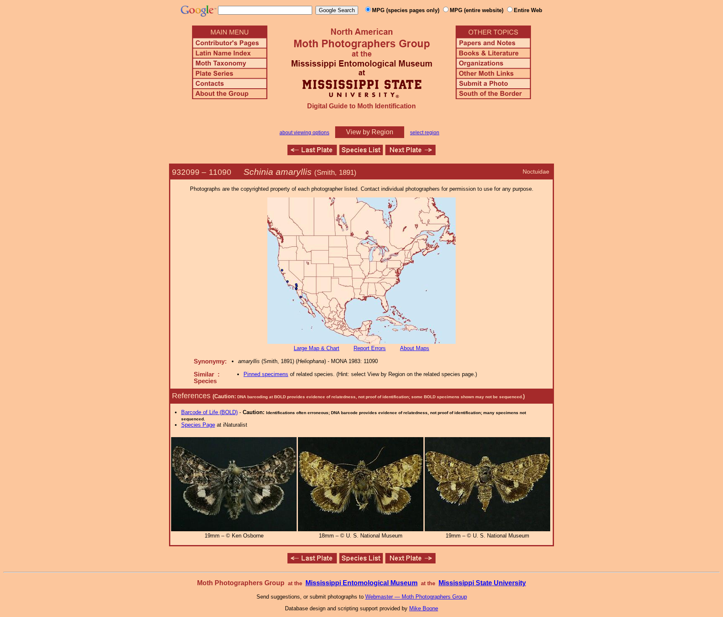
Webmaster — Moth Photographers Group (416, 597)
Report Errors (370, 348)
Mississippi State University (482, 582)
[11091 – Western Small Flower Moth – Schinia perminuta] (410, 152)
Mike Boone (423, 608)
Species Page (198, 425)
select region (424, 133)
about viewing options (304, 133)
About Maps (414, 348)
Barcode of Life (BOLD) (209, 412)
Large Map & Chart (316, 348)
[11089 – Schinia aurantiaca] (312, 152)
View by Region (369, 132)
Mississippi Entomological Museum (361, 582)
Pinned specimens (266, 374)
